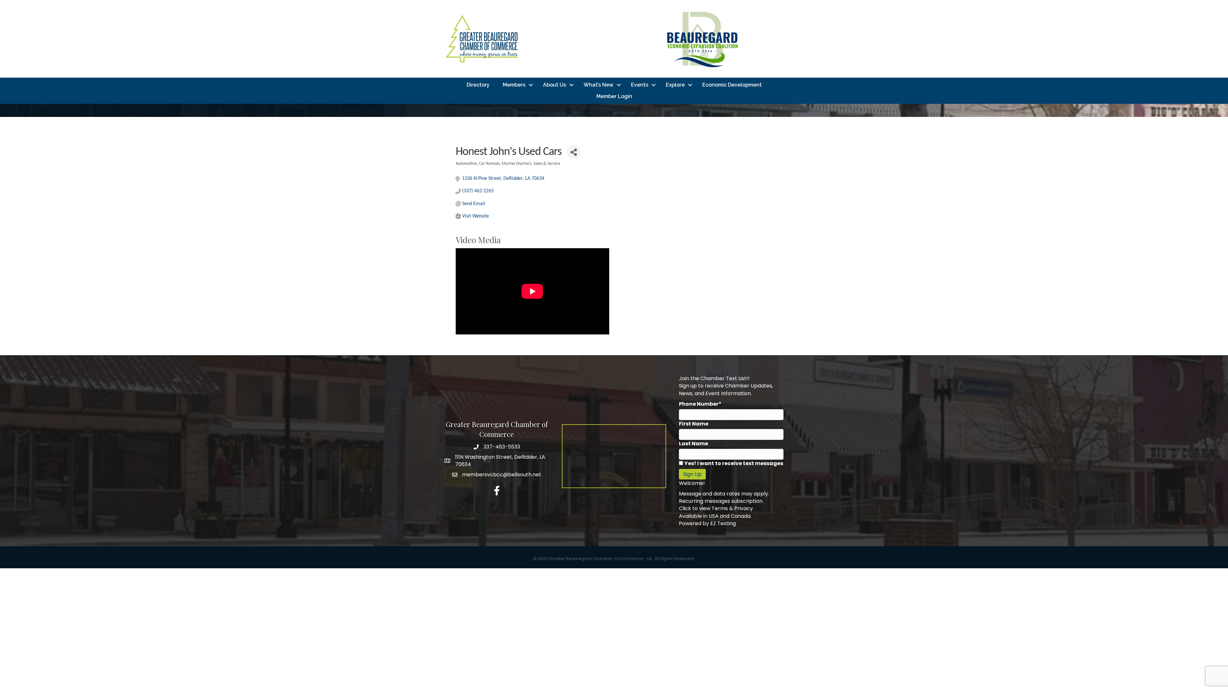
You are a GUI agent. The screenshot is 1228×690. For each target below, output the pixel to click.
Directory (478, 85)
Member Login (614, 96)
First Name (693, 423)
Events (639, 85)
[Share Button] (573, 152)
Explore (675, 85)
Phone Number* (700, 404)
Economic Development (732, 85)
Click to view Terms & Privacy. (716, 508)
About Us (554, 85)
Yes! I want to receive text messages (733, 463)
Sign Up (692, 474)
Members (514, 85)
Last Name (693, 443)
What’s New (598, 85)
